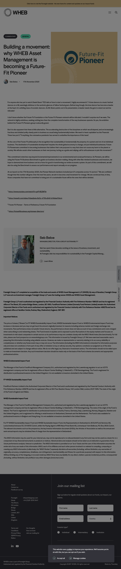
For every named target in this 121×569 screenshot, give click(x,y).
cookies (69, 549)
